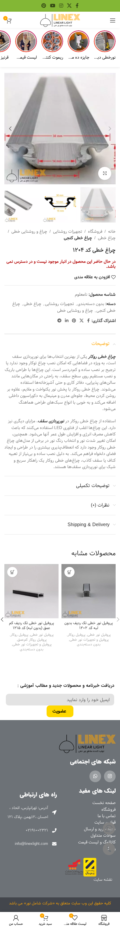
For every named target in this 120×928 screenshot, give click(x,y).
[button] (110, 128)
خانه (112, 231)
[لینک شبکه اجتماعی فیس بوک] (77, 5)
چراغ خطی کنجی (78, 238)
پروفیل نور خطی (99, 634)
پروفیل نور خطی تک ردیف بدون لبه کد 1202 (88, 625)
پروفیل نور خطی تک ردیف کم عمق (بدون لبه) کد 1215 (31, 625)
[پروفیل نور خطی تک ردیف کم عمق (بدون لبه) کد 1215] (31, 591)
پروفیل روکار (76, 634)
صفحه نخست (104, 802)
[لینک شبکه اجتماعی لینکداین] (66, 321)
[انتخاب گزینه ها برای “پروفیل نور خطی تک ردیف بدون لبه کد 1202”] (69, 572)
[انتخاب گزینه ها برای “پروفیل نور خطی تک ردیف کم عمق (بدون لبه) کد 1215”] (12, 572)
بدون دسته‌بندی (90, 303)
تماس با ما (107, 816)
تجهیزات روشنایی (67, 231)
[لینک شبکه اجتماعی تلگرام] (59, 321)
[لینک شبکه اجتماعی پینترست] (44, 5)
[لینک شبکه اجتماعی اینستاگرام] (61, 5)
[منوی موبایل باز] (113, 20)
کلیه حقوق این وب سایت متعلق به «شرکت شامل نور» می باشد (60, 903)
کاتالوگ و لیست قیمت (97, 842)
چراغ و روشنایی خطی (29, 231)
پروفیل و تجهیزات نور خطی (89, 639)
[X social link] (69, 5)
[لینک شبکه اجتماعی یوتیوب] (52, 5)
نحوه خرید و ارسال (100, 829)
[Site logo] (60, 20)
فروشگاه (95, 231)
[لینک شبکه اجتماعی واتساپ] (95, 776)
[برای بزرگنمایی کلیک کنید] (104, 173)
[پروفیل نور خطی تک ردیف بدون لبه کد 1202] (88, 591)
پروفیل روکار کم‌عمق (32, 639)
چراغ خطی (107, 238)
